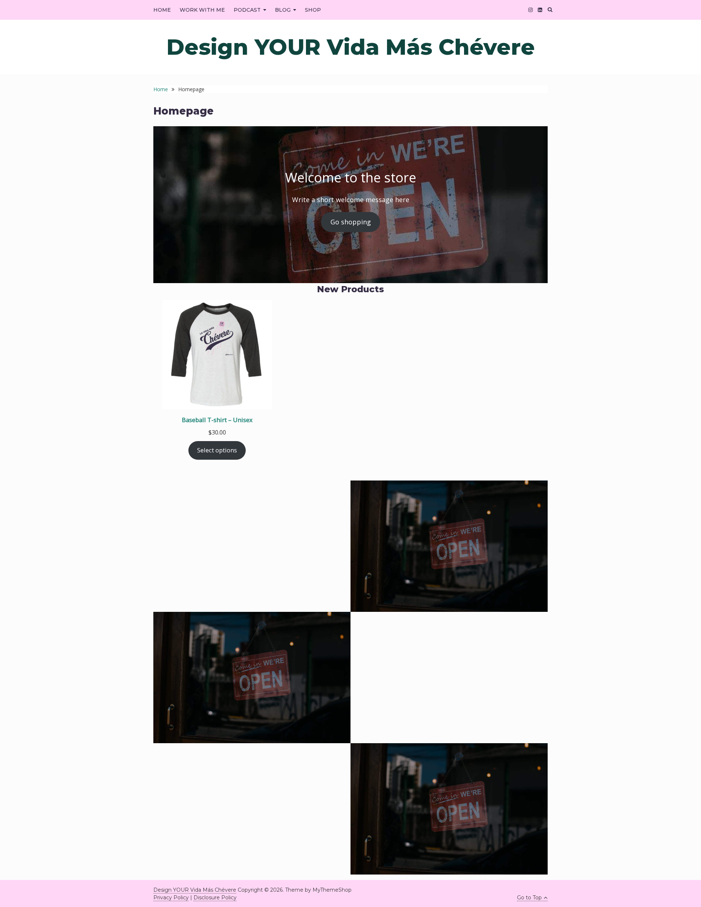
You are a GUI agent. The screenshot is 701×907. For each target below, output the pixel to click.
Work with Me (202, 10)
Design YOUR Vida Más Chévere (350, 47)
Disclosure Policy (215, 897)
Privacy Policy (171, 897)
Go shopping (350, 221)
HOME (162, 10)
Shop (313, 10)
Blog (283, 10)
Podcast (247, 10)
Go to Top (529, 897)
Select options (217, 450)
